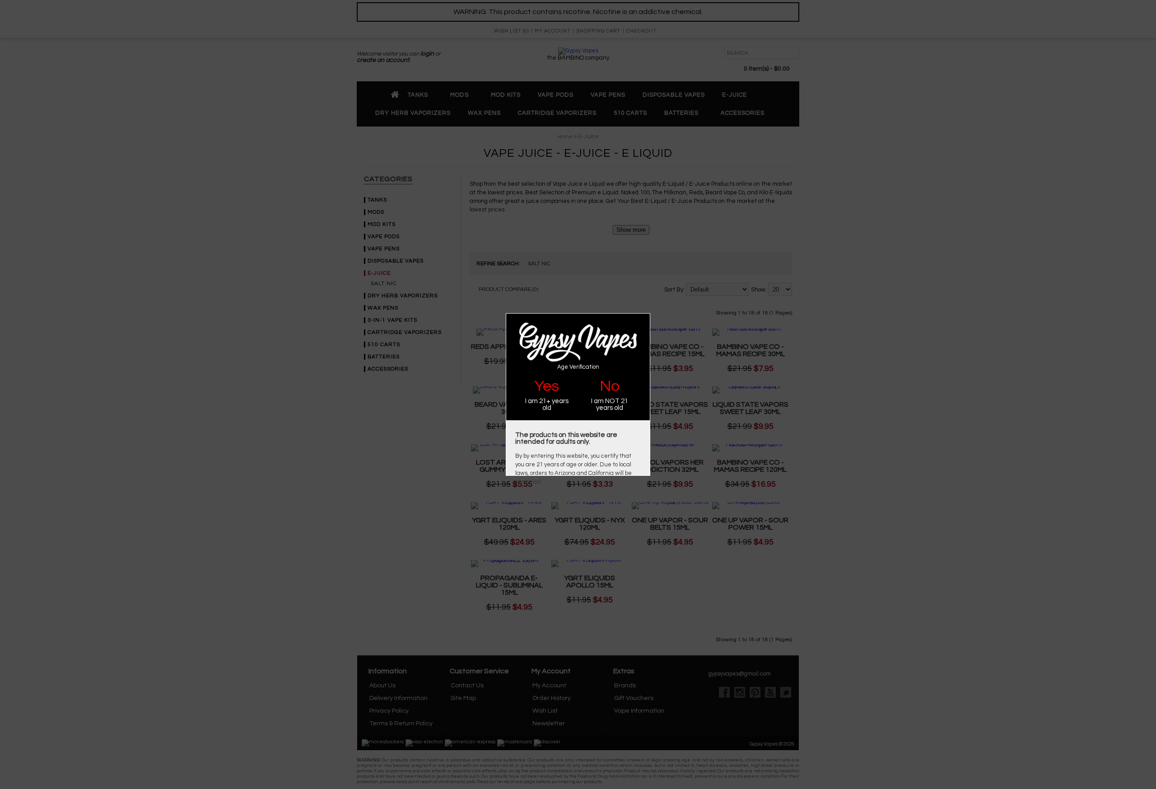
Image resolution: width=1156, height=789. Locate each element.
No (610, 386)
